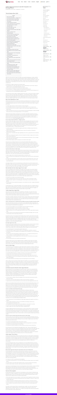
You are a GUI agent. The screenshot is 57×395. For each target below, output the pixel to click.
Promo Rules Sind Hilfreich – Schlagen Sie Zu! (14, 17)
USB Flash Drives (45, 41)
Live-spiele (8, 48)
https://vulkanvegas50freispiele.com (18, 118)
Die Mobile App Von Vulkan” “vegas (12, 64)
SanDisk (44, 26)
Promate (44, 25)
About (29, 1)
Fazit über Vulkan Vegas (10, 28)
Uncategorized (18, 9)
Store (22, 1)
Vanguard (44, 42)
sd (43, 38)
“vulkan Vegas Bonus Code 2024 (11, 22)
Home (19, 1)
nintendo (45, 30)
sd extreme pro (46, 33)
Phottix (44, 22)
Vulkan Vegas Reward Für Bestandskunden (13, 41)
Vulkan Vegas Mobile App (11, 43)
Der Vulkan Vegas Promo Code (11, 27)
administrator (9, 9)
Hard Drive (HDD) (45, 15)
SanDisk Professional (46, 37)
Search (44, 7)
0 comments (22, 9)
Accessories (45, 11)
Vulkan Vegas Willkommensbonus (12, 65)
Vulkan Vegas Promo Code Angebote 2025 (13, 66)
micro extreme (46, 27)
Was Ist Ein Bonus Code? (10, 16)
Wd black (45, 35)
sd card (45, 31)
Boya (44, 14)
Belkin (44, 12)
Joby (43, 18)
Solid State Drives (46, 34)
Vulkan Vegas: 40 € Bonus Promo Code (12, 49)
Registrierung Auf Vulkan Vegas (11, 44)
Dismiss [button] (30, 394)
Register (37, 1)
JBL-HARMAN (45, 16)
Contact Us (33, 1)
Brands (25, 1)
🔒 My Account (42, 1)
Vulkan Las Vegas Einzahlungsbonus (12, 42)
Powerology (44, 23)
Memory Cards (45, 19)
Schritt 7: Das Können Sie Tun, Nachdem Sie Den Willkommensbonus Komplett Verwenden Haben (13, 24)
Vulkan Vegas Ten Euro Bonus (11, 36)
